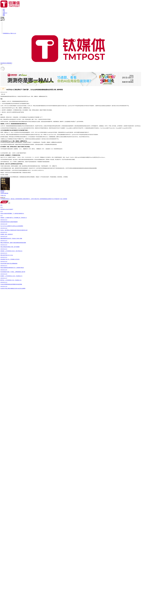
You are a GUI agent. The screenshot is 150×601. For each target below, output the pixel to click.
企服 (4, 23)
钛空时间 (5, 28)
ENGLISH (14, 33)
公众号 (4, 30)
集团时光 (5, 29)
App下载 (10, 33)
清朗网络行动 (5, 32)
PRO (6, 63)
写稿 (4, 33)
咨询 (4, 25)
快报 (4, 10)
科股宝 (3, 63)
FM (11, 63)
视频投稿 (6, 33)
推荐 (4, 9)
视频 (4, 14)
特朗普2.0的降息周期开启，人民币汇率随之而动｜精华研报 (31, 198)
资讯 (1, 63)
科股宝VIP (5, 12)
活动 (4, 27)
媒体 (4, 22)
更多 (1, 205)
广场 (4, 11)
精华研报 (2, 190)
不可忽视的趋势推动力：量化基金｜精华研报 (9, 198)
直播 (4, 15)
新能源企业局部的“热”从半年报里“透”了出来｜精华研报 (55, 198)
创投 (4, 24)
